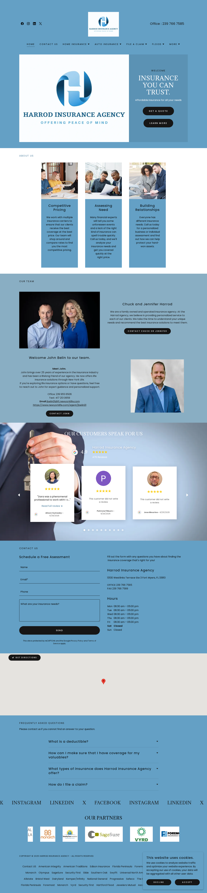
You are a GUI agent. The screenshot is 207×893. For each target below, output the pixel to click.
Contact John (60, 413)
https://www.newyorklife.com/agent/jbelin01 (59, 405)
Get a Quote (158, 111)
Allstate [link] (28, 879)
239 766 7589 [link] (120, 588)
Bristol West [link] (42, 879)
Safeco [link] (130, 879)
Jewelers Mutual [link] (126, 885)
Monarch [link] (30, 872)
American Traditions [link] (75, 866)
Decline (159, 882)
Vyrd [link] (73, 885)
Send (59, 630)
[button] (76, 44)
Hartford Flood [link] (105, 885)
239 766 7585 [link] (173, 23)
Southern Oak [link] (99, 872)
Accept (187, 882)
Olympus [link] (44, 872)
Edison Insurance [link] (100, 866)
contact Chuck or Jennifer (147, 331)
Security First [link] (73, 872)
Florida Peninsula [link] (122, 866)
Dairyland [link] (57, 879)
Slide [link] (86, 872)
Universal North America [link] (134, 872)
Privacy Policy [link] (77, 640)
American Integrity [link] (49, 866)
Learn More (158, 123)
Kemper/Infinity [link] (75, 879)
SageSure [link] (57, 872)
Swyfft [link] (113, 872)
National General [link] (97, 879)
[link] (22, 24)
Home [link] (31, 44)
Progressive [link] (117, 879)
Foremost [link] (140, 866)
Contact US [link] (49, 44)
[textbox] (59, 567)
